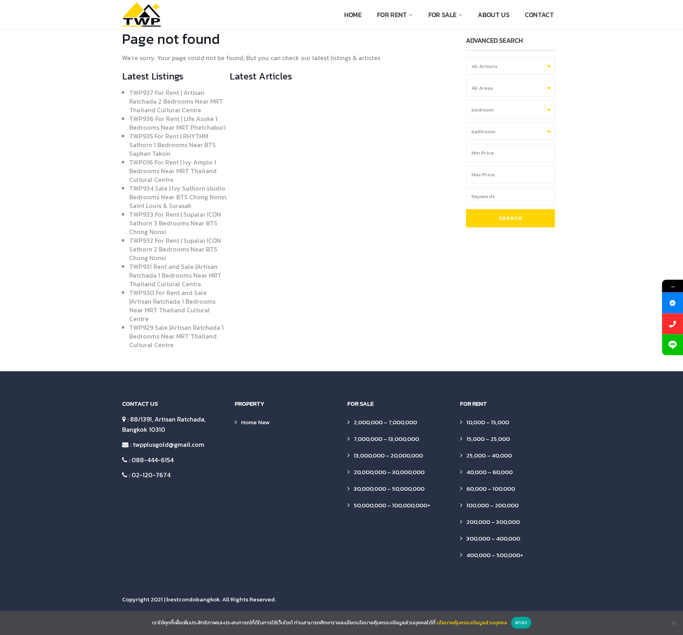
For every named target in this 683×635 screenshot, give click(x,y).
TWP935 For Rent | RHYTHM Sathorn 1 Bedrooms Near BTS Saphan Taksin (172, 144)
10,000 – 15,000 (487, 422)
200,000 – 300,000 (493, 521)
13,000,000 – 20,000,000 (388, 455)
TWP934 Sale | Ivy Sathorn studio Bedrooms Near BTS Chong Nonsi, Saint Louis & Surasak (178, 196)
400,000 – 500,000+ (494, 554)
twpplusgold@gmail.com (168, 444)
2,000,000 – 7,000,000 (385, 422)
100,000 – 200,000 (492, 505)
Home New (255, 422)
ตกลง (521, 622)
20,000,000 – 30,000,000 (389, 471)
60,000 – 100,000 (490, 488)
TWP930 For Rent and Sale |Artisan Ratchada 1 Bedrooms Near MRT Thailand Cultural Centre (172, 305)
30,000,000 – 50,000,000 (389, 488)
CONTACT (539, 14)
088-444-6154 (153, 460)
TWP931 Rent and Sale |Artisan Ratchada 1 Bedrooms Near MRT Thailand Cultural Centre (175, 275)
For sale (442, 14)
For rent (392, 14)
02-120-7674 (151, 475)
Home (353, 14)
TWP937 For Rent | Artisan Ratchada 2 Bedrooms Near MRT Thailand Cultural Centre (176, 101)
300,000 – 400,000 (493, 538)
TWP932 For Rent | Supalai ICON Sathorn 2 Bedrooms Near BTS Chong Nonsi (175, 249)
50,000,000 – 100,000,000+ (392, 505)
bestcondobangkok (193, 599)
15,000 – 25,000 (488, 438)
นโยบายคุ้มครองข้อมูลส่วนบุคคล (472, 622)
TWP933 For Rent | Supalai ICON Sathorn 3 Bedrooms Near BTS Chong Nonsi (175, 223)
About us (493, 14)
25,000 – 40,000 (489, 455)
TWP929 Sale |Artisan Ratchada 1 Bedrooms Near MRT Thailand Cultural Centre (176, 336)
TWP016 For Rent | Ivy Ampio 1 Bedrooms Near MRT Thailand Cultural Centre (173, 170)
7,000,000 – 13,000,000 (386, 438)
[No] (673, 623)
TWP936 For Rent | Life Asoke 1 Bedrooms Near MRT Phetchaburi (177, 123)
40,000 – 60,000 (489, 471)
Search (511, 218)
